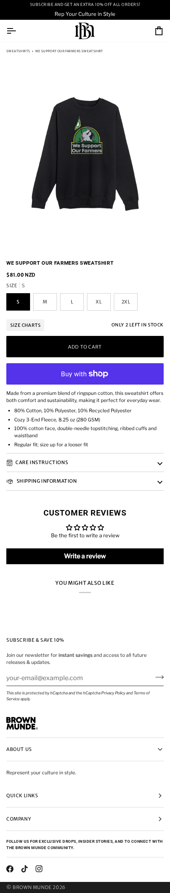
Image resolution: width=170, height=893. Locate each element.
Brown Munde (32, 887)
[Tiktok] (24, 868)
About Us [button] (19, 749)
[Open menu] (18, 31)
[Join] (157, 677)
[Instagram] (39, 868)
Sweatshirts (18, 51)
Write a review (85, 556)
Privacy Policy (113, 692)
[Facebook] (9, 868)
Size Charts (25, 325)
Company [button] (18, 819)
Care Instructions (41, 462)
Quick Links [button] (22, 795)
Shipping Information (46, 481)
